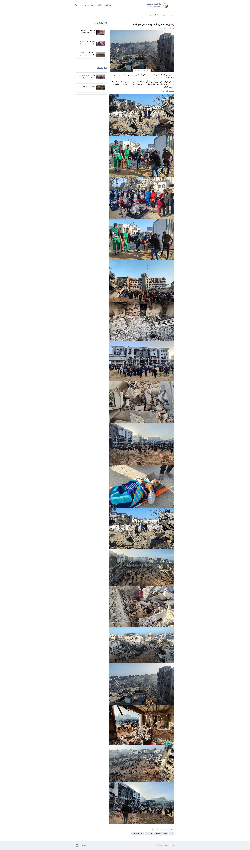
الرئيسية (172, 15)
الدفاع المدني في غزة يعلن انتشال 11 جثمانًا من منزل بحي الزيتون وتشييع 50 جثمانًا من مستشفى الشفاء (87, 79)
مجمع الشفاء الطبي (161, 833)
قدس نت (149, 833)
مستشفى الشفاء (137, 833)
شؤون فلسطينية (162, 15)
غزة (172, 833)
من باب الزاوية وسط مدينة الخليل (87, 87)
